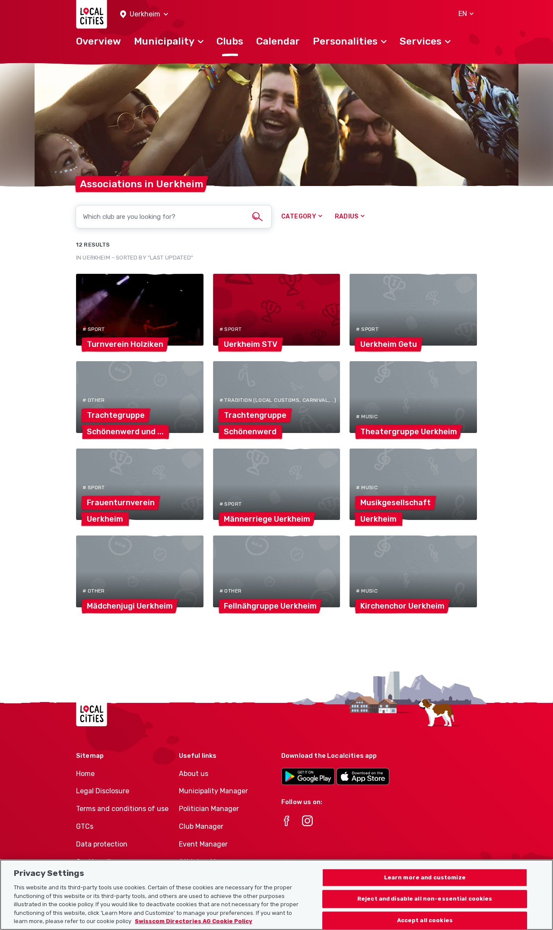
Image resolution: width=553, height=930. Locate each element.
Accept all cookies (425, 920)
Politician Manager (209, 809)
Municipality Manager (213, 791)
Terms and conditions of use (122, 809)
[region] (276, 894)
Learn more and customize (425, 877)
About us (193, 774)
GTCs (84, 826)
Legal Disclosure (102, 791)
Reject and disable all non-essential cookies (425, 899)
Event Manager (203, 844)
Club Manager (201, 826)
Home (85, 774)
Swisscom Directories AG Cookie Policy (193, 921)
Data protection (101, 844)
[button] (144, 14)
